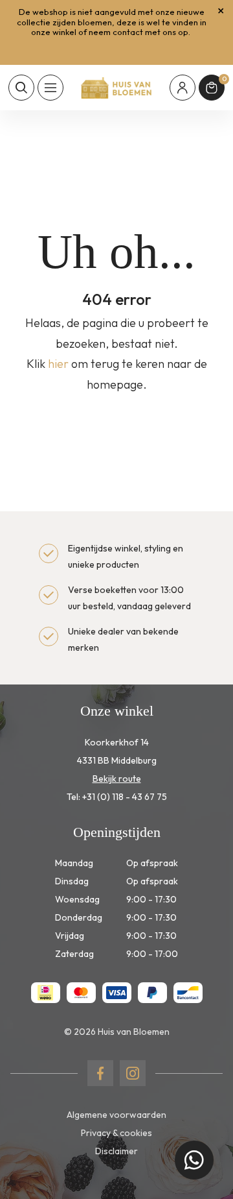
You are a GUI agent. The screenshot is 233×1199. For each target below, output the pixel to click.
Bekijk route (117, 778)
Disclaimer (116, 1151)
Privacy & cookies (116, 1133)
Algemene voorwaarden (116, 1114)
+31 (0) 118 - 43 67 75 (124, 797)
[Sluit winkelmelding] (220, 11)
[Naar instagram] (133, 1073)
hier (58, 363)
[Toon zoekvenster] (21, 88)
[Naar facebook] (100, 1073)
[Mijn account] (182, 88)
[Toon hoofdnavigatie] (50, 88)
